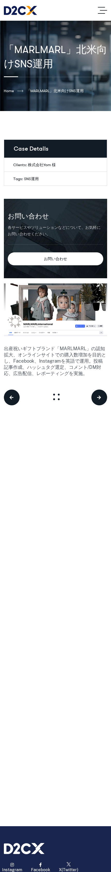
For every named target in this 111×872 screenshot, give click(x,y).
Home (9, 91)
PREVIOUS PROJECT (17, 397)
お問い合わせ (55, 259)
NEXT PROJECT (94, 397)
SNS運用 (31, 179)
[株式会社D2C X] (20, 10)
